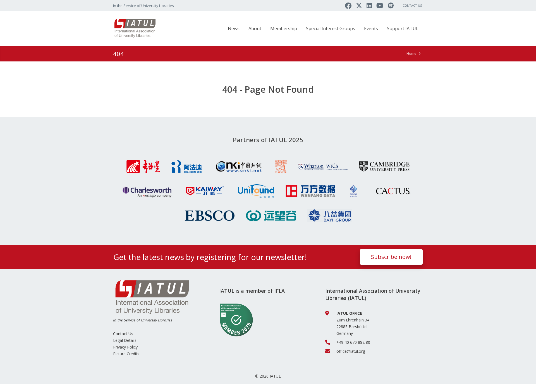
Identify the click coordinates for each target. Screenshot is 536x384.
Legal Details (125, 340)
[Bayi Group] (329, 215)
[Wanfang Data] (310, 191)
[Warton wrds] (323, 166)
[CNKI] (238, 166)
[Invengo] (271, 215)
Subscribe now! (391, 257)
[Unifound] (256, 191)
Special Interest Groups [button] (330, 28)
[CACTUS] (393, 191)
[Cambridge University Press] (384, 166)
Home (411, 53)
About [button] (254, 28)
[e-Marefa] (353, 191)
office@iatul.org (350, 351)
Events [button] (371, 28)
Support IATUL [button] (402, 28)
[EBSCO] (209, 215)
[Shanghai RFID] (187, 166)
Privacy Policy (125, 347)
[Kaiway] (204, 191)
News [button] (234, 28)
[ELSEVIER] (280, 166)
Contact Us (412, 5)
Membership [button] (283, 28)
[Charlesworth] (146, 191)
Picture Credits (126, 353)
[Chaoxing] (143, 166)
